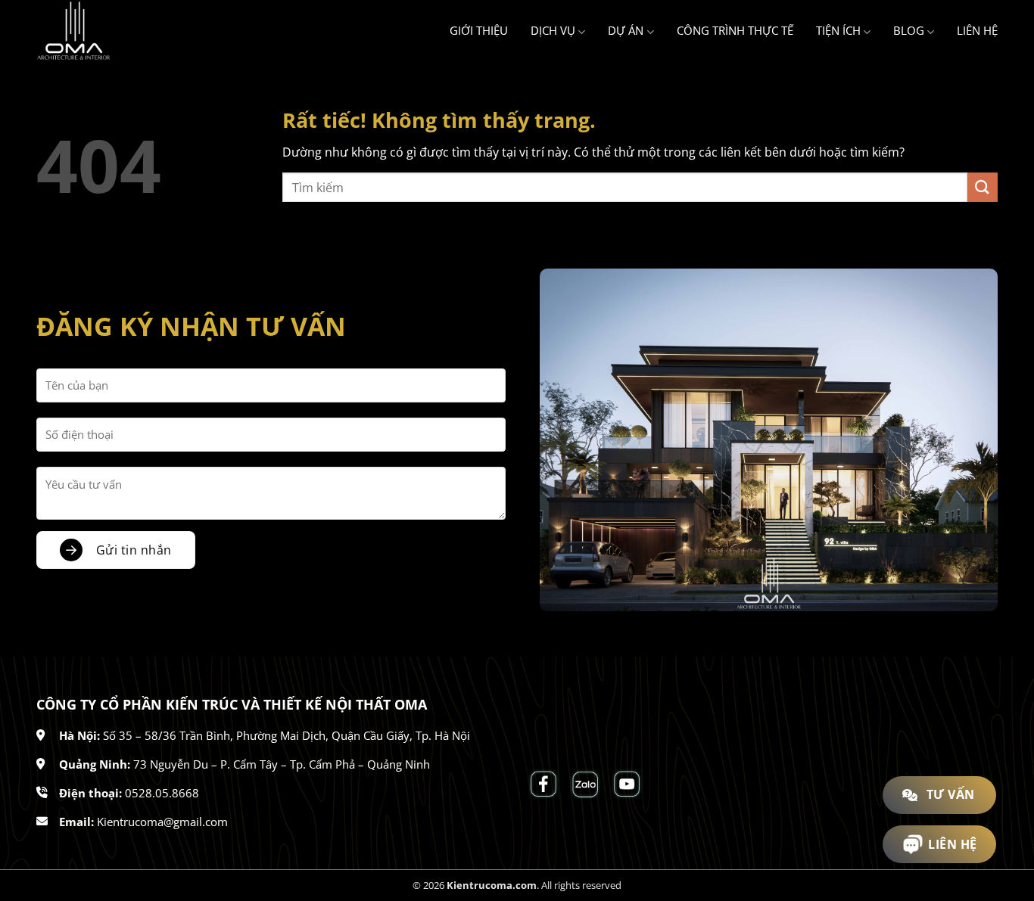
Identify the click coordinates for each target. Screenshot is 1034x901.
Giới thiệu (479, 30)
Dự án (625, 30)
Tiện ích (838, 30)
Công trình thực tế (735, 30)
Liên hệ (977, 30)
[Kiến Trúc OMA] (112, 31)
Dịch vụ (553, 30)
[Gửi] (982, 187)
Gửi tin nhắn (134, 550)
